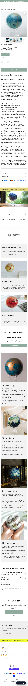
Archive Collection (7, 9)
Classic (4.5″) (5, 55)
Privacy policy (13, 681)
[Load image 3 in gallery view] (14, 40)
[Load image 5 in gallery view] (20, 40)
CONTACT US (14, 611)
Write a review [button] (14, 345)
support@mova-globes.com (6, 661)
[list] (14, 217)
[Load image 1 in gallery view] (7, 40)
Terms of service (21, 681)
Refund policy (6, 681)
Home (2, 9)
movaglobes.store (11, 679)
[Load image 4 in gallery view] (17, 40)
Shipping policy (10, 683)
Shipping (2, 49)
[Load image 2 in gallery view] (10, 40)
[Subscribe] (25, 633)
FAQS (14, 615)
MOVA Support (22, 683)
